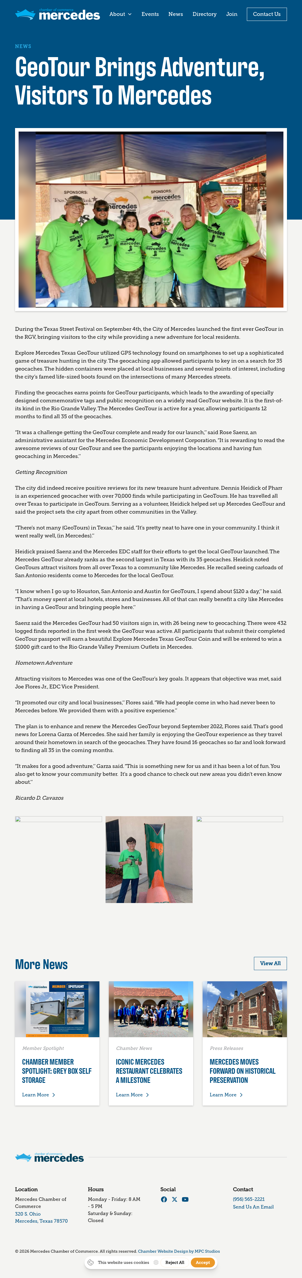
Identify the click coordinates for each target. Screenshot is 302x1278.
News (175, 14)
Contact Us (267, 14)
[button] (121, 14)
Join (231, 14)
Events (150, 14)
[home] (57, 14)
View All (270, 963)
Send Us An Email (253, 1206)
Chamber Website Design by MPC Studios (179, 1251)
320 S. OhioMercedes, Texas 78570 (41, 1217)
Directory (205, 14)
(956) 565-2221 (249, 1199)
